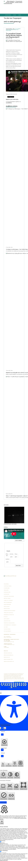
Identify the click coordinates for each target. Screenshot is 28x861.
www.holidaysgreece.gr (9, 661)
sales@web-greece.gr (10, 644)
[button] (0, 693)
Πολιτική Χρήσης (7, 629)
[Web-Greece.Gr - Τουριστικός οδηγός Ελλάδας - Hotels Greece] (14, 1)
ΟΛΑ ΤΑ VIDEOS (18, 540)
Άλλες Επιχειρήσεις (7, 604)
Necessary (2, 842)
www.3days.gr (7, 657)
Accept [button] (1, 819)
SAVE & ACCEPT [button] (4, 860)
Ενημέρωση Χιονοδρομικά (9, 622)
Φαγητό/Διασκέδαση (8, 602)
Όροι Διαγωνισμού (7, 631)
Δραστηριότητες (7, 620)
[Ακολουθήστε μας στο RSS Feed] (14, 572)
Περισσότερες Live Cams (10, 524)
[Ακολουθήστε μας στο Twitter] (7, 572)
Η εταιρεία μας (6, 588)
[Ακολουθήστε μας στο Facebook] (5, 572)
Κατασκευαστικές (7, 592)
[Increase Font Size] (2, 728)
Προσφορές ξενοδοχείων (9, 596)
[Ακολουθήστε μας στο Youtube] (11, 572)
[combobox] (14, 686)
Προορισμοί (6, 583)
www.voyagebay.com (8, 659)
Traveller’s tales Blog (8, 612)
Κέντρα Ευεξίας (7, 608)
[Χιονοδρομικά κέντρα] (10, 576)
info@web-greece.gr (10, 641)
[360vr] (6, 527)
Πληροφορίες (6, 594)
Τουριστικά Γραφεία (7, 586)
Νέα (13, 28)
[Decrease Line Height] (2, 756)
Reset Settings (3, 802)
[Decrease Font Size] (2, 734)
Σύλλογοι (5, 616)
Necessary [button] (2, 840)
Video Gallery (7, 606)
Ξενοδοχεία (6, 590)
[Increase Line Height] (2, 750)
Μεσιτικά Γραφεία (7, 598)
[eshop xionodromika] (8, 3)
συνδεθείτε (9, 102)
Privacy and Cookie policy (20, 818)
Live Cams (6, 627)
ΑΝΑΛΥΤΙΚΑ (18, 565)
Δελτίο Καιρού (6, 618)
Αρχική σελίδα (9, 28)
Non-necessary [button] (4, 850)
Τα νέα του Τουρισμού (8, 600)
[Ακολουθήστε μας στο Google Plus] (9, 572)
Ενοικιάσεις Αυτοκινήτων (9, 614)
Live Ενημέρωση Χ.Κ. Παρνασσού (10, 624)
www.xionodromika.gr (8, 655)
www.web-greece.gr (8, 652)
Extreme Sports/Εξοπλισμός (9, 610)
